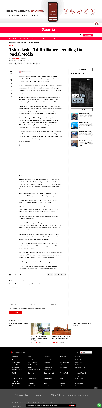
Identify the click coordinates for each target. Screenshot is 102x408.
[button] (72, 405)
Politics (14, 373)
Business (15, 357)
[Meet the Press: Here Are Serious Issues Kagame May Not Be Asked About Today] (74, 143)
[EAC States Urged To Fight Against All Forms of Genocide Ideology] (40, 329)
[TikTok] (80, 73)
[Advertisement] (41, 398)
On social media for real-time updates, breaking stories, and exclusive (38, 38)
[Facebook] (72, 73)
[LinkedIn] (82, 73)
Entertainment (49, 373)
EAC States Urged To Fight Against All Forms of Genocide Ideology (39, 338)
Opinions (63, 357)
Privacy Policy (45, 405)
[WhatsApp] (84, 73)
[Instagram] (78, 73)
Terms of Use (54, 405)
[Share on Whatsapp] (21, 63)
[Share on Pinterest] (18, 63)
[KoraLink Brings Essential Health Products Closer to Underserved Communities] (74, 134)
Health (77, 357)
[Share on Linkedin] (24, 63)
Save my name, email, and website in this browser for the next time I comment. (28, 308)
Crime (30, 357)
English (23, 71)
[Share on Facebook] (11, 76)
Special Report (80, 373)
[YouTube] (76, 73)
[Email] (33, 63)
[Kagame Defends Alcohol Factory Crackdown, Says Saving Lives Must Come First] (74, 125)
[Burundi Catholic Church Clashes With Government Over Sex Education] (61, 329)
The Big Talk (64, 373)
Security (31, 373)
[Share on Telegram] (27, 63)
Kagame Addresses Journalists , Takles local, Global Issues (85, 115)
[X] (74, 73)
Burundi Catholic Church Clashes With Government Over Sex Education (61, 338)
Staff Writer (16, 58)
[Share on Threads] (30, 63)
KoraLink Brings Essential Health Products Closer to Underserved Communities (85, 133)
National (12, 45)
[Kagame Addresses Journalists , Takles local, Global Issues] (74, 116)
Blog (14, 42)
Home (10, 42)
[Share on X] (15, 63)
